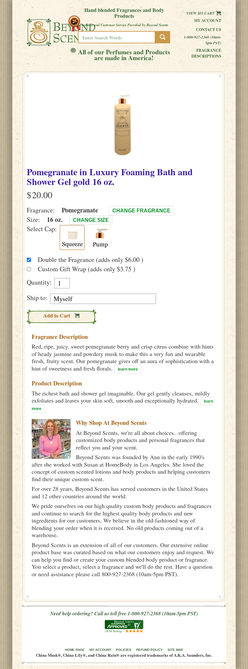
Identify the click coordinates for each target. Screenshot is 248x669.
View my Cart (200, 13)
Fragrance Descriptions (206, 53)
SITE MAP (175, 650)
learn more (128, 369)
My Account (207, 20)
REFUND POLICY (149, 650)
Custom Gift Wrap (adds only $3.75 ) (86, 268)
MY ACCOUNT (100, 650)
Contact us (208, 29)
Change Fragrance (141, 210)
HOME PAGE (75, 650)
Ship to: (37, 298)
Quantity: (39, 282)
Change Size (91, 220)
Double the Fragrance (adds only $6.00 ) (90, 259)
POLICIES (123, 650)
